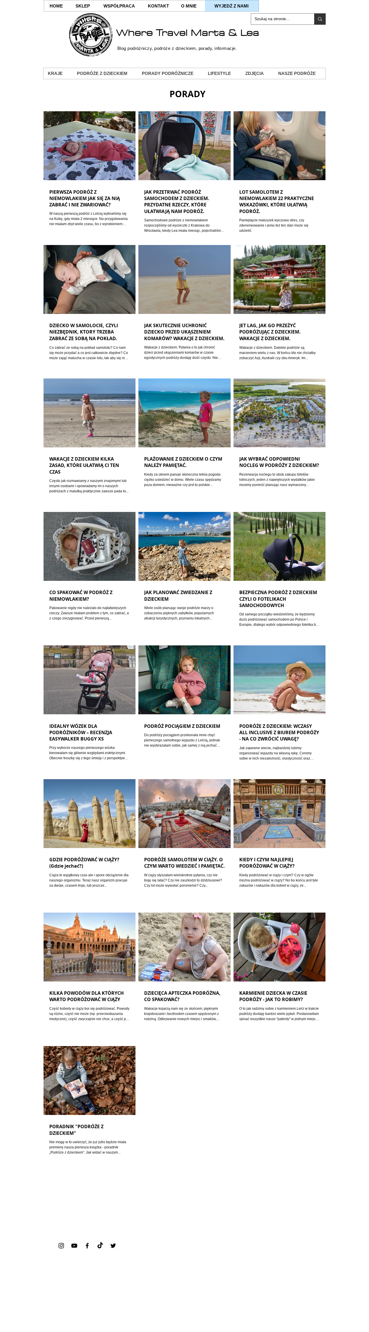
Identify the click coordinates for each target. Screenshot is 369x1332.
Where (136, 33)
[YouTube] (74, 1245)
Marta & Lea (225, 33)
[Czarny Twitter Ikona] (113, 1245)
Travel (172, 33)
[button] (58, 73)
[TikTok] (100, 1245)
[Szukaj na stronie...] (319, 19)
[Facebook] (87, 1245)
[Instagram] (61, 1245)
